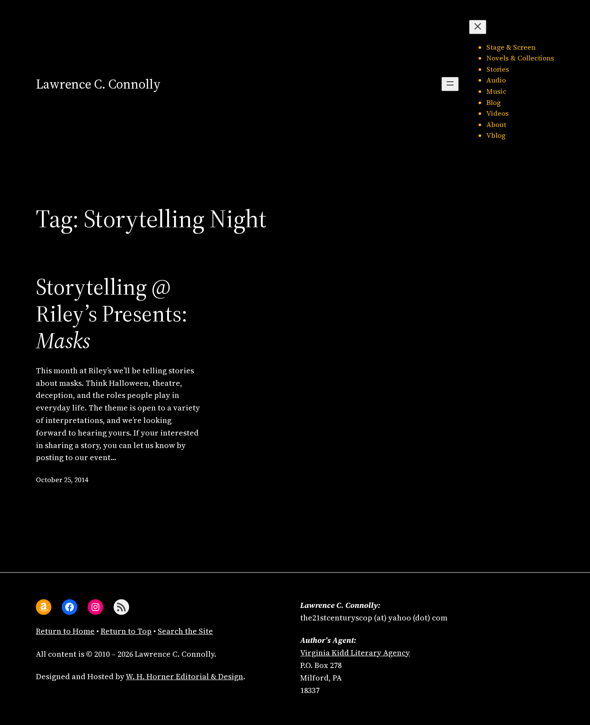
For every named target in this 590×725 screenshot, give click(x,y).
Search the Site (185, 631)
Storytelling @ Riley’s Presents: (111, 313)
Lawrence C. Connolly (98, 84)
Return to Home (65, 631)
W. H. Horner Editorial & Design (184, 676)
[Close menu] (477, 27)
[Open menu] (450, 84)
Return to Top (126, 631)
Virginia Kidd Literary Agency (355, 652)
